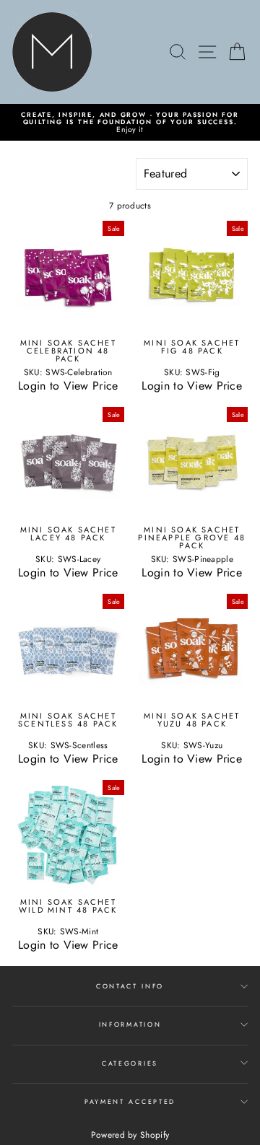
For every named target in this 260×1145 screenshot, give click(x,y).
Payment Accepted (130, 1101)
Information (130, 1024)
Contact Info (130, 986)
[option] (130, 122)
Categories (130, 1063)
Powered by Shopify (130, 1134)
